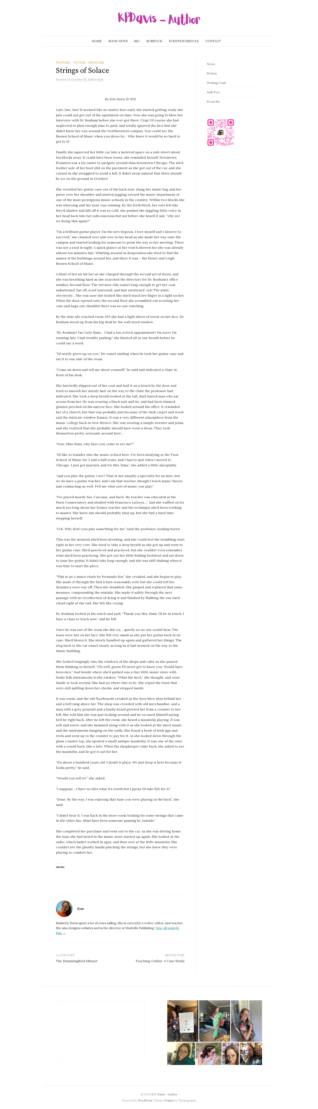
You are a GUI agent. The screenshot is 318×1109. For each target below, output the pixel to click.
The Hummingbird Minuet (77, 961)
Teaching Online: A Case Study (160, 961)
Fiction (79, 62)
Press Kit (213, 101)
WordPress (145, 1100)
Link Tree (213, 92)
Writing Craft (216, 83)
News (211, 64)
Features (63, 62)
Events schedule (184, 41)
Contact (213, 41)
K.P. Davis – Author (164, 1094)
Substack (154, 41)
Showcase (96, 62)
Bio (137, 41)
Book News (118, 41)
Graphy (169, 1100)
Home (97, 41)
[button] (182, 1021)
